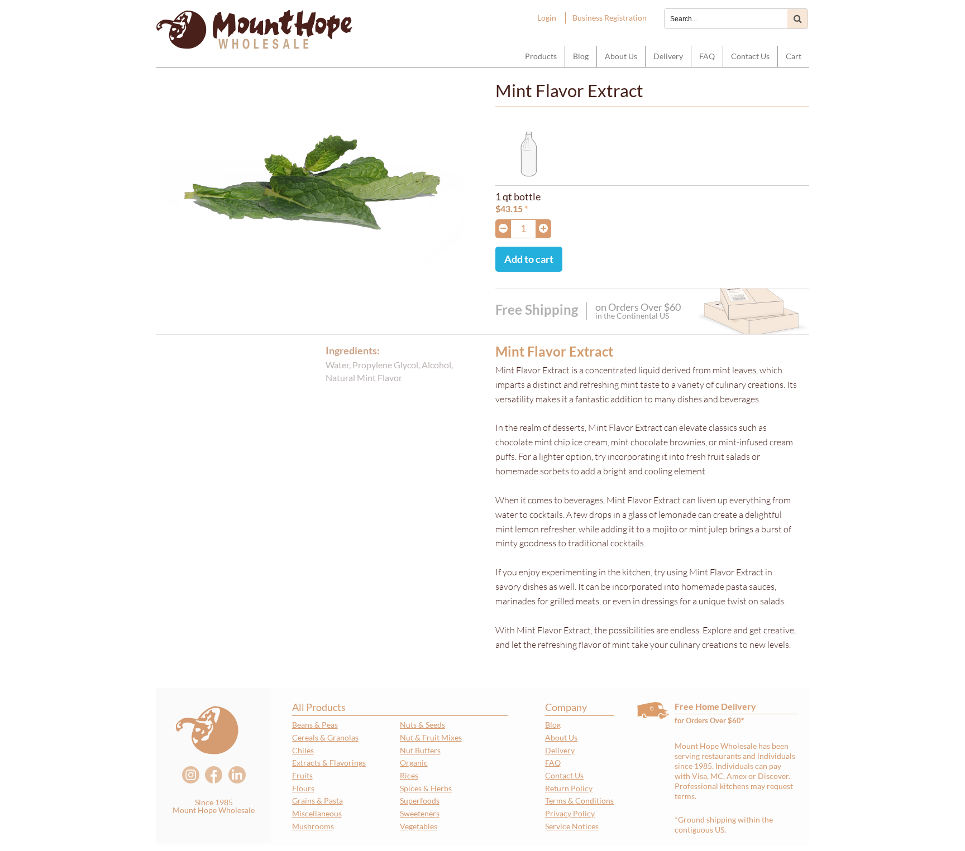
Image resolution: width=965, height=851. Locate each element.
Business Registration (609, 17)
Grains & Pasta (317, 800)
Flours (303, 788)
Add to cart (528, 259)
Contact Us (750, 56)
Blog (581, 56)
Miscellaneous (317, 813)
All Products (319, 707)
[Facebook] (213, 774)
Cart (793, 56)
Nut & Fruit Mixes (431, 737)
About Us (621, 56)
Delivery (668, 56)
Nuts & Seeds (422, 724)
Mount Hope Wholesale (254, 30)
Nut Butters (420, 750)
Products (541, 56)
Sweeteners (419, 813)
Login (546, 17)
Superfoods (419, 800)
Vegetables (418, 826)
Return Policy (569, 788)
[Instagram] (190, 774)
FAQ (707, 56)
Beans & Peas (315, 724)
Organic (414, 762)
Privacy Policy (570, 813)
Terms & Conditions (579, 800)
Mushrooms (313, 826)
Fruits (302, 775)
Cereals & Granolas (325, 737)
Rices (409, 775)
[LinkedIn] (237, 774)
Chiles (303, 750)
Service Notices (572, 826)
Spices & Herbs (426, 788)
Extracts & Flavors (329, 762)
